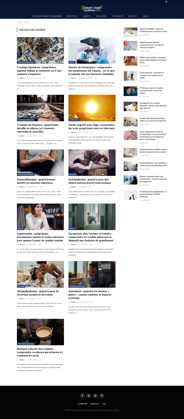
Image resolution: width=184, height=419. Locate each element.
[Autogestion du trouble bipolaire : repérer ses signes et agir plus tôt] (130, 106)
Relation (101, 16)
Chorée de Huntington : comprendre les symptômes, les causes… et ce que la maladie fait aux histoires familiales (91, 71)
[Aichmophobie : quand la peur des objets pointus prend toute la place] (92, 162)
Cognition (73, 120)
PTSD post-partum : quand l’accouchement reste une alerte (151, 90)
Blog (146, 16)
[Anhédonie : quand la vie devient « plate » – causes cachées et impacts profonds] (92, 274)
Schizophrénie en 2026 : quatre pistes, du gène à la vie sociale (153, 150)
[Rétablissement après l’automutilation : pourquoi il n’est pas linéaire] (130, 45)
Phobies (72, 174)
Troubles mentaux (26, 62)
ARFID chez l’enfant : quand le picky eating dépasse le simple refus (153, 60)
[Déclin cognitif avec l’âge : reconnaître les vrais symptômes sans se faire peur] (92, 108)
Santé (86, 16)
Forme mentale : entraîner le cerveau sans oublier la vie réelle (152, 75)
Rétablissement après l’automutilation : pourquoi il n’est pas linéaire (152, 44)
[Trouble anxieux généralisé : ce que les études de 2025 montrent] (130, 195)
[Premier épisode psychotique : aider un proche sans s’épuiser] (130, 121)
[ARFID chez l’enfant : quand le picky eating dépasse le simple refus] (130, 61)
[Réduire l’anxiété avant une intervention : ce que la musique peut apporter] (130, 180)
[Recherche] (166, 1)
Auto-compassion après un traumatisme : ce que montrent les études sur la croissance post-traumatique (153, 135)
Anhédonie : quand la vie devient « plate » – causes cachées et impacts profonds (89, 295)
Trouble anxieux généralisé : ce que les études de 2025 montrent (153, 194)
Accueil (19, 22)
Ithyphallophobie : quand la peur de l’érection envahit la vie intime (38, 293)
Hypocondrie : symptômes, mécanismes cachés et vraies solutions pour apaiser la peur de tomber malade (40, 237)
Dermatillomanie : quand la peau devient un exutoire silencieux (36, 181)
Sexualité (118, 16)
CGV (104, 404)
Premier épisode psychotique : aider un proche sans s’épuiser (153, 119)
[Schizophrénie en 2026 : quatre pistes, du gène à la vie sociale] (130, 152)
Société (132, 16)
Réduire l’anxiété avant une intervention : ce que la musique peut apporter (153, 179)
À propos (82, 404)
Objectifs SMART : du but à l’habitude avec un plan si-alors (153, 30)
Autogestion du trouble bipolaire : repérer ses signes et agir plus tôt (153, 105)
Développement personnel (47, 16)
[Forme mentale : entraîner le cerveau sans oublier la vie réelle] (130, 76)
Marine (22, 78)
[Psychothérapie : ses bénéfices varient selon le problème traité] (130, 166)
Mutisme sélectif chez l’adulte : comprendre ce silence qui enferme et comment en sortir (39, 352)
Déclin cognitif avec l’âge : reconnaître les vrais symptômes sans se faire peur (91, 126)
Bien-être (71, 16)
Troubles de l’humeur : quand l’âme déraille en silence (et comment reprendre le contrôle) (37, 128)
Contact (94, 404)
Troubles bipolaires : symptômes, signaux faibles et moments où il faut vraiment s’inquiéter (39, 71)
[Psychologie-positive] (92, 8)
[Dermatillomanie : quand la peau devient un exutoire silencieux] (40, 162)
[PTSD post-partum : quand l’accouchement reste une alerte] (130, 91)
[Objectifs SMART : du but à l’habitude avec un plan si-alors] (130, 32)
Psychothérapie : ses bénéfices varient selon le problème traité (153, 164)
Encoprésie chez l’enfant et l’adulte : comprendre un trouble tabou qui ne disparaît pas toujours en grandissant (90, 237)
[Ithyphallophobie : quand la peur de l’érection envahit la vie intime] (40, 274)
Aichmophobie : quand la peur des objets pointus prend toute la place (89, 181)
